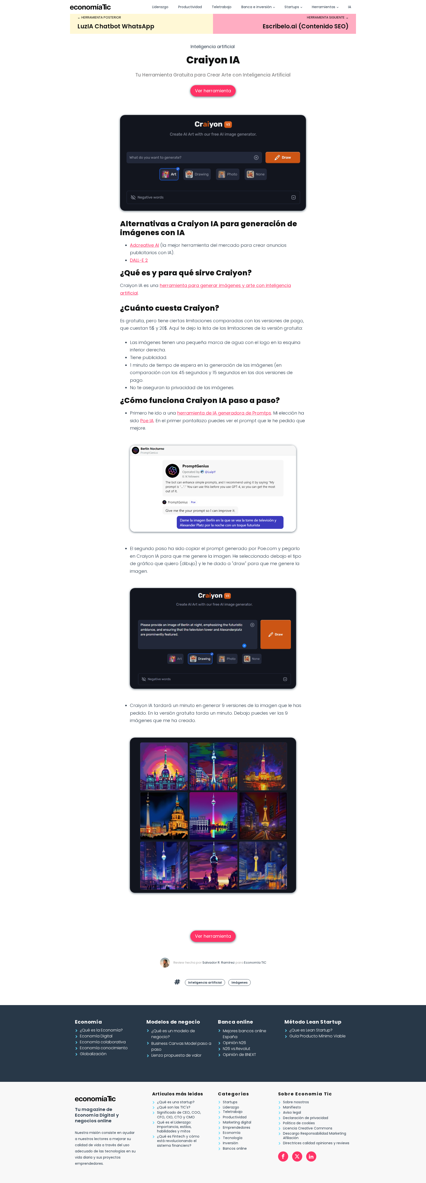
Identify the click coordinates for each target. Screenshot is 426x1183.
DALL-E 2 (139, 260)
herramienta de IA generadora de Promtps (224, 413)
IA (349, 6)
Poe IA (147, 421)
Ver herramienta (213, 91)
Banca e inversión (256, 6)
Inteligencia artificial (213, 46)
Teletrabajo (221, 6)
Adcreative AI (144, 245)
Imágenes (239, 982)
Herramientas (323, 6)
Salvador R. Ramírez (218, 962)
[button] (101, 1030)
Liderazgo (160, 6)
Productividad (190, 6)
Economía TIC (255, 962)
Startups (291, 6)
